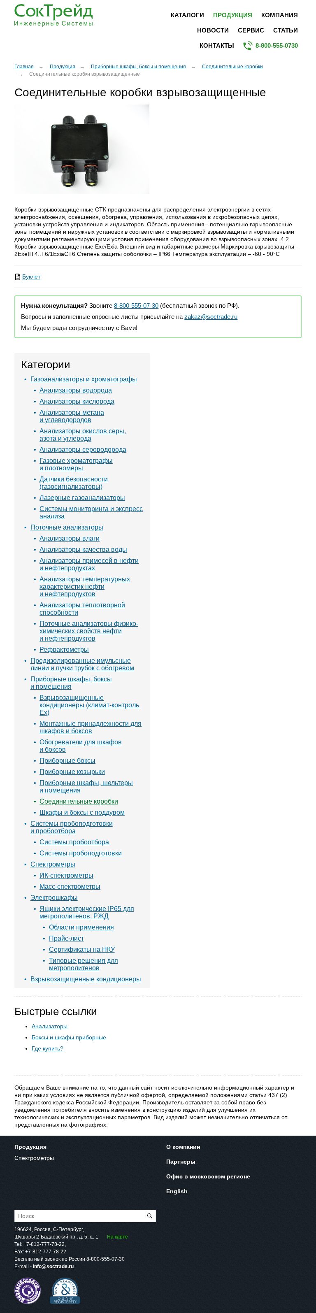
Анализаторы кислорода (77, 401)
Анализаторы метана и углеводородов (72, 416)
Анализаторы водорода (76, 390)
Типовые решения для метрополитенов (83, 964)
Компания (279, 15)
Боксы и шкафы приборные (69, 1037)
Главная (24, 67)
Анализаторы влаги (70, 538)
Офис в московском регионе (208, 1176)
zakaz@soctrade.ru (210, 317)
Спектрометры (52, 864)
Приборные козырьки (72, 771)
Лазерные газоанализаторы (82, 497)
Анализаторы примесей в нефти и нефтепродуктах (89, 564)
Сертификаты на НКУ (82, 949)
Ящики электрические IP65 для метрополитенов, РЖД (87, 912)
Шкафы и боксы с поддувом (82, 812)
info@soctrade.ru (53, 1266)
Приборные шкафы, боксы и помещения (138, 67)
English (177, 1191)
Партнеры (180, 1161)
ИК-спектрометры (66, 875)
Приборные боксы (67, 760)
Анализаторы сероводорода (83, 449)
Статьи (285, 30)
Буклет (31, 276)
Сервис (251, 30)
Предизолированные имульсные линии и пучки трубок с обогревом (82, 664)
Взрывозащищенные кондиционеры (85, 979)
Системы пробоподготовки (81, 853)
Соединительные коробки (232, 67)
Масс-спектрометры (70, 886)
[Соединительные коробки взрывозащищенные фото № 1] (81, 149)
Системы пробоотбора (74, 842)
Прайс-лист (66, 938)
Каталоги (187, 15)
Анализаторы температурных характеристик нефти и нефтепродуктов (85, 586)
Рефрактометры (64, 649)
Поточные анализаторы (66, 527)
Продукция (232, 15)
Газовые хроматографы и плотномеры (76, 464)
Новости (213, 30)
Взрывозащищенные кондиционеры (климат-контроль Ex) (89, 705)
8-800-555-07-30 (136, 305)
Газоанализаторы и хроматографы (83, 379)
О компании (183, 1146)
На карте (117, 1237)
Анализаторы (49, 1026)
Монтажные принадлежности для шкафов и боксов (91, 727)
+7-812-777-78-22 (44, 1244)
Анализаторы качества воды (83, 549)
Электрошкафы (54, 897)
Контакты (217, 45)
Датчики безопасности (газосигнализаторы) (74, 483)
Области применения (81, 927)
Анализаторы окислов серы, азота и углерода (83, 435)
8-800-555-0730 (277, 45)
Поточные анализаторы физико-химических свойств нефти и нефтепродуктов (89, 631)
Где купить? (47, 1048)
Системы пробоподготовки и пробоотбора (71, 827)
